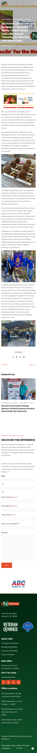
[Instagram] (13, 682)
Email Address (9, 506)
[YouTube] (18, 682)
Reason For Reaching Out (10, 524)
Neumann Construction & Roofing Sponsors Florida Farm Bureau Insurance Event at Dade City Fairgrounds (18, 408)
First (2, 484)
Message (4, 532)
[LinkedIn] (8, 682)
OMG (20, 748)
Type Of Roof (8, 515)
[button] (9, 643)
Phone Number (9, 497)
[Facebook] (3, 682)
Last (2, 492)
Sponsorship (6, 19)
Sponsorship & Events (21, 19)
